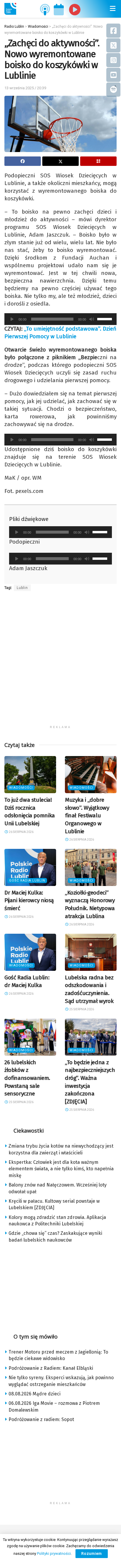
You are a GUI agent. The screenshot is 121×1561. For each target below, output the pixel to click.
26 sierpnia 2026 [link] (20, 832)
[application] (60, 319)
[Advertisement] (60, 661)
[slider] (105, 318)
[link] (10, 9)
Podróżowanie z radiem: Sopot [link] (41, 1419)
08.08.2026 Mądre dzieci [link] (34, 1394)
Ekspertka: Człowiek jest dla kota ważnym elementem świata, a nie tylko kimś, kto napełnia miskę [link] (61, 1168)
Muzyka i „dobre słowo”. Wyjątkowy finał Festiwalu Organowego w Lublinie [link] (87, 815)
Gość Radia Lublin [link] (27, 880)
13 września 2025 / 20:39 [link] (25, 88)
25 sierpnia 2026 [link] (81, 1009)
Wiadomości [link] (21, 788)
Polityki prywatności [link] (54, 1553)
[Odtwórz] (12, 319)
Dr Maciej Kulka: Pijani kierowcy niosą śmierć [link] (29, 900)
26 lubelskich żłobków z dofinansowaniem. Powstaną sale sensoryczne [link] (27, 1078)
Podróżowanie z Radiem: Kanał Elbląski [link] (51, 1368)
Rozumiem (91, 1553)
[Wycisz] (92, 319)
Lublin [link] (22, 588)
